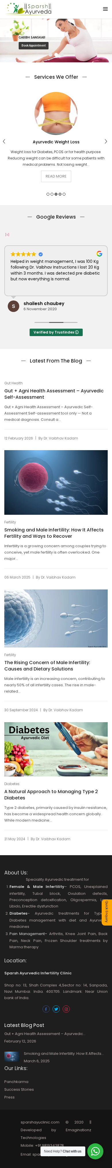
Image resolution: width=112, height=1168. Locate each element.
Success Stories (19, 1089)
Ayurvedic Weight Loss (56, 142)
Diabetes (12, 783)
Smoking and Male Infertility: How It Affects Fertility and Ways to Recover (54, 533)
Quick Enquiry (107, 911)
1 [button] (48, 194)
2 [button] (52, 194)
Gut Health (13, 383)
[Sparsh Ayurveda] (28, 12)
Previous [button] (5, 143)
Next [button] (107, 143)
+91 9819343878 (49, 1145)
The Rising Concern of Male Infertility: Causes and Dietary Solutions (47, 666)
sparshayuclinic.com (40, 1122)
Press (9, 1097)
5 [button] (64, 194)
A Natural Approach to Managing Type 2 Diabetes (51, 795)
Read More (56, 176)
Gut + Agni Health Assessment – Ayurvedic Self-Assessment (54, 394)
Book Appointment (34, 45)
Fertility (10, 522)
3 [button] (56, 194)
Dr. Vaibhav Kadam (61, 438)
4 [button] (60, 194)
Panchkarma (16, 1081)
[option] (56, 141)
